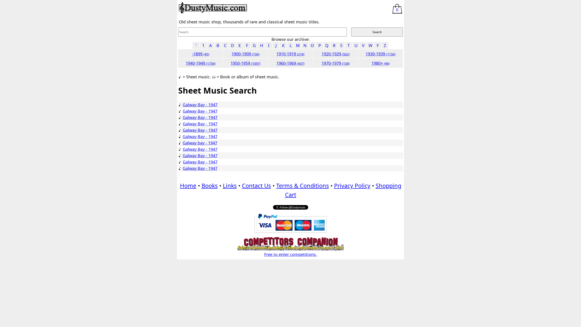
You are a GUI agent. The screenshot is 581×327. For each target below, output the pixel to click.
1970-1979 (336, 63)
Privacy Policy (352, 185)
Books (210, 185)
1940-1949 (200, 63)
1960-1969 (290, 63)
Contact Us (256, 185)
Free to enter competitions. (290, 254)
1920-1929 (336, 54)
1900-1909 (245, 54)
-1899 (200, 54)
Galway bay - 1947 (200, 143)
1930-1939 (380, 54)
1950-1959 (245, 63)
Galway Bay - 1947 (200, 104)
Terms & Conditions (302, 185)
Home (188, 185)
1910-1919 (290, 54)
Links (230, 185)
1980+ (380, 63)
